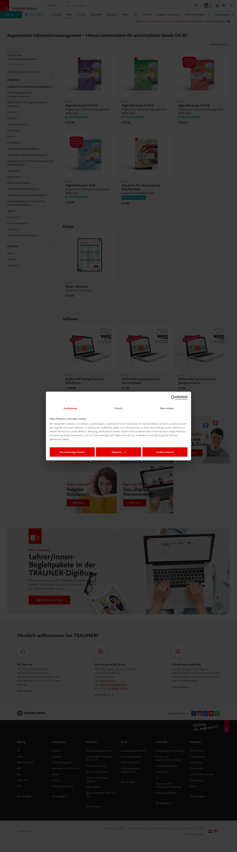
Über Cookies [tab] (167, 408)
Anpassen (117, 451)
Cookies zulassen (165, 451)
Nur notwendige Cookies (72, 451)
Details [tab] (118, 408)
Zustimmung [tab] (70, 408)
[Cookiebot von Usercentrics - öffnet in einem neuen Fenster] (173, 397)
